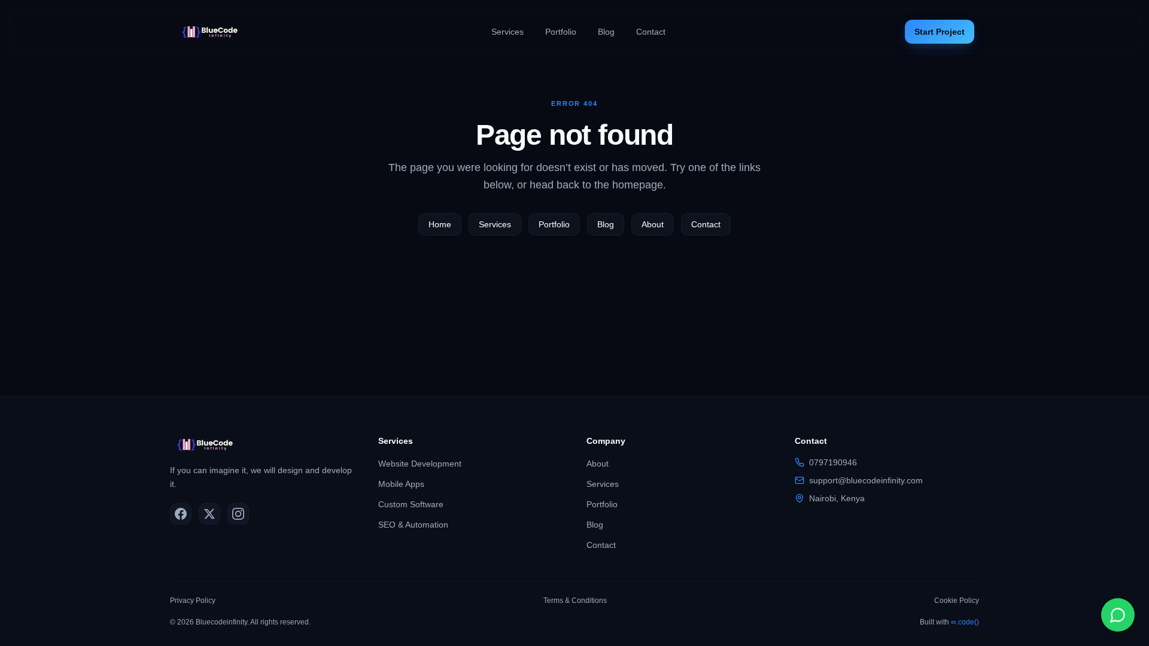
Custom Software (410, 504)
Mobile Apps (401, 484)
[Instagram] (238, 514)
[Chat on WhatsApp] (1118, 615)
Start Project (939, 31)
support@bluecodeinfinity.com (866, 480)
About (653, 224)
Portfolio (560, 31)
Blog (606, 31)
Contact (650, 31)
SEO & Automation (413, 524)
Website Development (419, 463)
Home (439, 224)
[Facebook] (181, 514)
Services (507, 31)
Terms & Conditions (575, 600)
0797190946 (833, 462)
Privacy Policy (192, 600)
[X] (209, 514)
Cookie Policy (956, 600)
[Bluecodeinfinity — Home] (213, 31)
